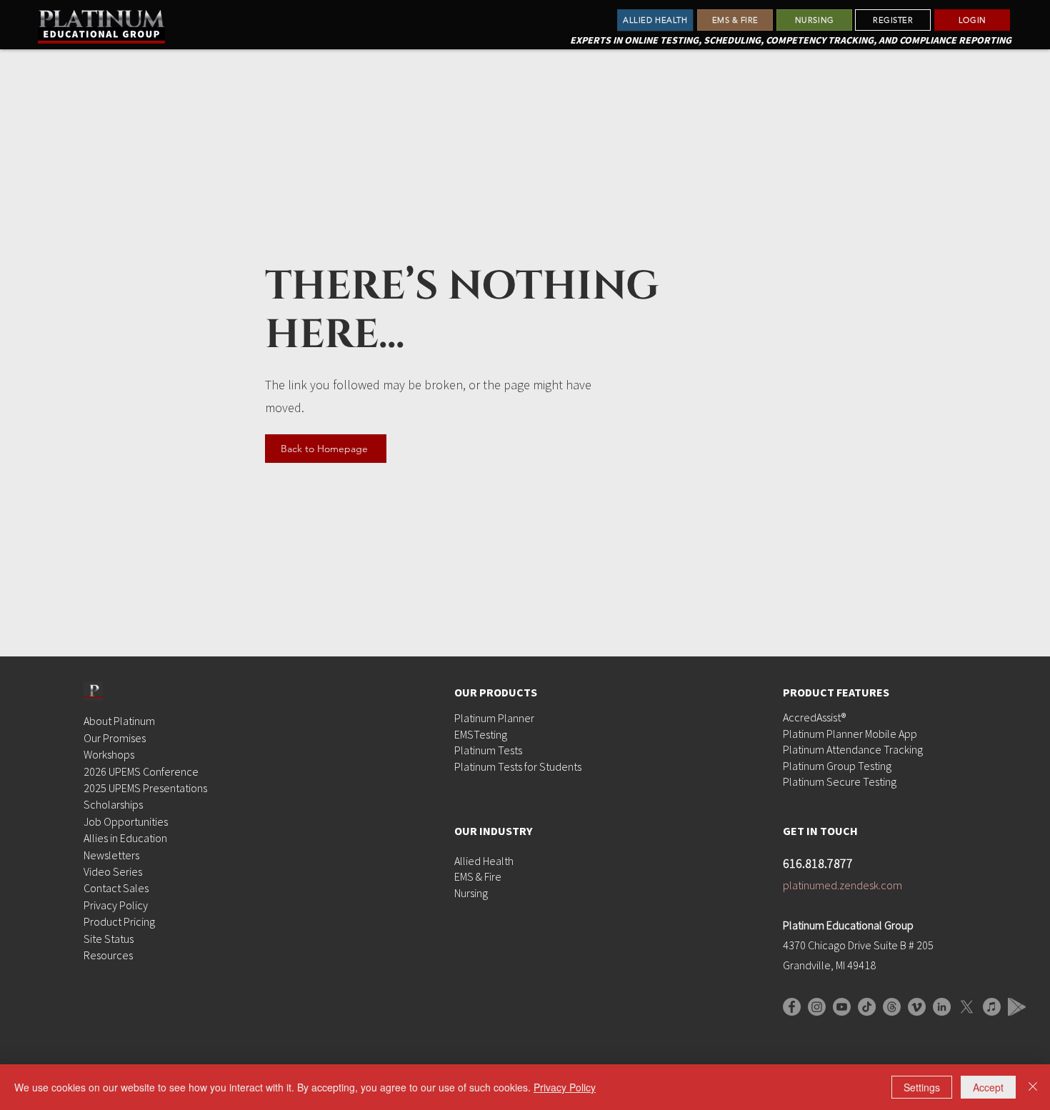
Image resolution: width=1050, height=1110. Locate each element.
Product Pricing (119, 921)
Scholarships (113, 804)
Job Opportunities (126, 821)
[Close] (1032, 1087)
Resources (108, 955)
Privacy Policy (116, 905)
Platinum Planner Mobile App (850, 733)
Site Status (109, 938)
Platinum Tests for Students (517, 766)
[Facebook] (792, 1007)
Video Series (113, 871)
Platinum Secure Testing (839, 781)
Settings (922, 1087)
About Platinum (119, 721)
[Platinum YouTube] (842, 1007)
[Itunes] (992, 1007)
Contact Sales (116, 888)
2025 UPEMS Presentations (145, 788)
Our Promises (115, 738)
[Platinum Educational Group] (817, 1007)
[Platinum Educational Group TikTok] (867, 1007)
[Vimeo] (917, 1007)
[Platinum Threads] (892, 1007)
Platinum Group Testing (837, 766)
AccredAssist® (814, 717)
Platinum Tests (488, 750)
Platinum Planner (494, 718)
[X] (967, 1007)
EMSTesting (480, 734)
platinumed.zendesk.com (842, 885)
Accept (988, 1087)
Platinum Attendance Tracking (853, 749)
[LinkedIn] (942, 1007)
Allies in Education (125, 838)
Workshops (109, 754)
